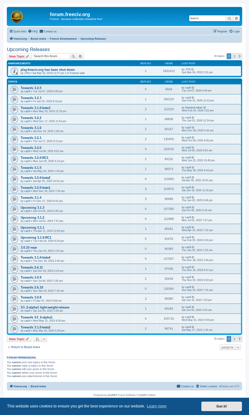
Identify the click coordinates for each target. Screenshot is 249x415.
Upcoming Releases (28, 49)
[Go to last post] (192, 69)
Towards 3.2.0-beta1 (35, 187)
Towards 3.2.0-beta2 (35, 178)
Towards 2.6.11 (32, 267)
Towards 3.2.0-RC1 (34, 158)
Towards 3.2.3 (31, 98)
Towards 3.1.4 (31, 197)
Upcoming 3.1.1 (32, 227)
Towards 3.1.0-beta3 (35, 108)
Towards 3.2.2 (31, 118)
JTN (26, 73)
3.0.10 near (29, 247)
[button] (239, 56)
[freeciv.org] (29, 16)
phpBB (112, 395)
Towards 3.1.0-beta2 (35, 327)
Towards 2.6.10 (32, 287)
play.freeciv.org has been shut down (48, 70)
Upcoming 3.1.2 (32, 217)
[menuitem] (33, 31)
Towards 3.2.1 (31, 138)
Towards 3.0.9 (31, 277)
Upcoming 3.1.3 (32, 207)
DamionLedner (194, 107)
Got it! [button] (221, 406)
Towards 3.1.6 (31, 128)
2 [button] (234, 56)
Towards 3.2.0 (31, 148)
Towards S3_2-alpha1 (37, 317)
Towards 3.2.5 (31, 88)
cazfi (27, 91)
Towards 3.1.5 (31, 168)
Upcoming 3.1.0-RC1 (36, 237)
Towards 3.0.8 (31, 297)
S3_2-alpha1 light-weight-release (45, 307)
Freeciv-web (77, 73)
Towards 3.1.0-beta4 (35, 257)
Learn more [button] (157, 406)
